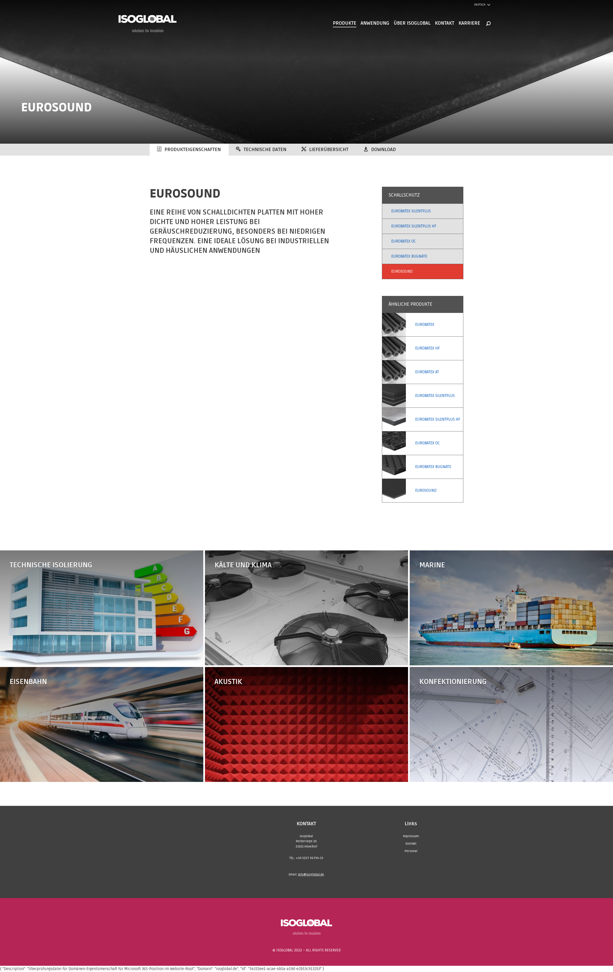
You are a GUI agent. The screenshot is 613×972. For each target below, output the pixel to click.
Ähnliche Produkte (410, 304)
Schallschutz (404, 195)
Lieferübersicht (328, 150)
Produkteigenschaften (193, 150)
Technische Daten (265, 150)
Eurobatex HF (427, 348)
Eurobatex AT (427, 372)
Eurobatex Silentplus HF (413, 226)
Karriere (469, 23)
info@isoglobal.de (311, 874)
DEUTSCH (479, 4)
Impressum (411, 836)
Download (383, 150)
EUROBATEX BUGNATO (409, 256)
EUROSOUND (402, 271)
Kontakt (444, 23)
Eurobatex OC (403, 241)
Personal (410, 851)
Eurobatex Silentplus (411, 211)
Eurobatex (424, 324)
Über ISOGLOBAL (412, 23)
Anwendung (375, 23)
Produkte (344, 23)
